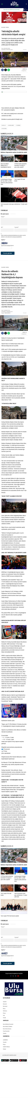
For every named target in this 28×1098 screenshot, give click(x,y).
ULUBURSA (5, 1039)
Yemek (4, 1017)
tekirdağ (18, 125)
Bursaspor (5, 1006)
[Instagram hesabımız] (15, 976)
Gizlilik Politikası (6, 1046)
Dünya (4, 1013)
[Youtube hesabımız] (18, 976)
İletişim (4, 1049)
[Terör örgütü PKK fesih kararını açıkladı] (14, 906)
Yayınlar (4, 1033)
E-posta (17, 227)
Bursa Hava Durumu (7, 1028)
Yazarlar (4, 1042)
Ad (2, 227)
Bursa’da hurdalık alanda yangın (10, 9)
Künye (4, 1044)
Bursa (4, 1008)
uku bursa (4, 128)
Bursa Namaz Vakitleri (7, 1026)
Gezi (4, 1015)
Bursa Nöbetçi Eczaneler (8, 1024)
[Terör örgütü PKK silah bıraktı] (20, 173)
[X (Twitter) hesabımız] (13, 976)
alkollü (4, 125)
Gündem (25, 49)
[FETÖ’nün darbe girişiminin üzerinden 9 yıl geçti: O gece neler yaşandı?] (20, 158)
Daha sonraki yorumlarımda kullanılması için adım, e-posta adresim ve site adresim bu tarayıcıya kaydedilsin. (13, 236)
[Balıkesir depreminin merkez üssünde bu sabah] (14, 143)
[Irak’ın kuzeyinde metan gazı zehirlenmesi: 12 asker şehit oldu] (14, 195)
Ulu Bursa (5, 1010)
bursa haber (11, 125)
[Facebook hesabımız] (10, 976)
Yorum (3, 216)
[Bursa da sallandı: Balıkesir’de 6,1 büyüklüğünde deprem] (7, 158)
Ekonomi (5, 1004)
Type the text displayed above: (7, 245)
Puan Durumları (6, 1031)
